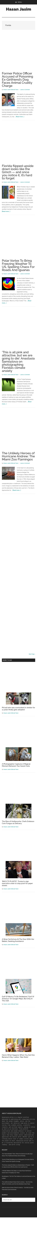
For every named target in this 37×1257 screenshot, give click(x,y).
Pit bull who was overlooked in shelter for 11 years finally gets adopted (18, 709)
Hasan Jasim (18, 9)
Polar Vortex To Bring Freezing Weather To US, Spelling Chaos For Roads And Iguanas (18, 265)
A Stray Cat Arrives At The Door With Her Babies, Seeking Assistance (18, 940)
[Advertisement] (18, 52)
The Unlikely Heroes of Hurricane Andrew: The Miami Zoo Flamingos (18, 456)
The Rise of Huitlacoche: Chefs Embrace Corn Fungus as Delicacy (18, 822)
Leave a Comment (25, 89)
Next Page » (32, 654)
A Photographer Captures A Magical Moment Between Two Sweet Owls (16, 765)
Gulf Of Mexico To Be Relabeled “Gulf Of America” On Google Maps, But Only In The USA (18, 999)
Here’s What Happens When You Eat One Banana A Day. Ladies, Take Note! (18, 1056)
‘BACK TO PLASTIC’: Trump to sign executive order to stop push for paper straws (17, 883)
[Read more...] (20, 116)
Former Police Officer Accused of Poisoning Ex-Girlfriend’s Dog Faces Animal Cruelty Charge (17, 80)
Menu (20, 2)
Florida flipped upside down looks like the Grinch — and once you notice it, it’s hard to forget (17, 172)
